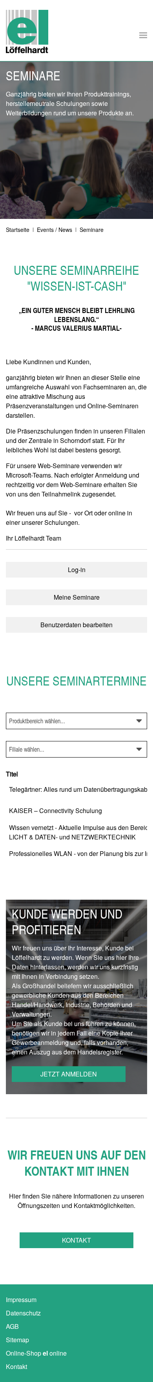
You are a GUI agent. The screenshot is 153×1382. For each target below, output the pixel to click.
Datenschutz (23, 1312)
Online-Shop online (36, 1353)
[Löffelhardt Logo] (27, 31)
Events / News (54, 229)
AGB (12, 1326)
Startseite (17, 229)
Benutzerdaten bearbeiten (76, 624)
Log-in (77, 569)
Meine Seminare (77, 597)
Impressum (21, 1299)
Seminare (92, 229)
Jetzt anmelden (68, 1073)
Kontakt (76, 1240)
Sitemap (17, 1339)
